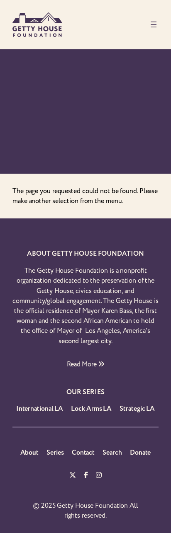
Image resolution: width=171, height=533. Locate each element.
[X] (72, 476)
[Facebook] (86, 476)
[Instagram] (99, 476)
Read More (82, 364)
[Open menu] (154, 24)
